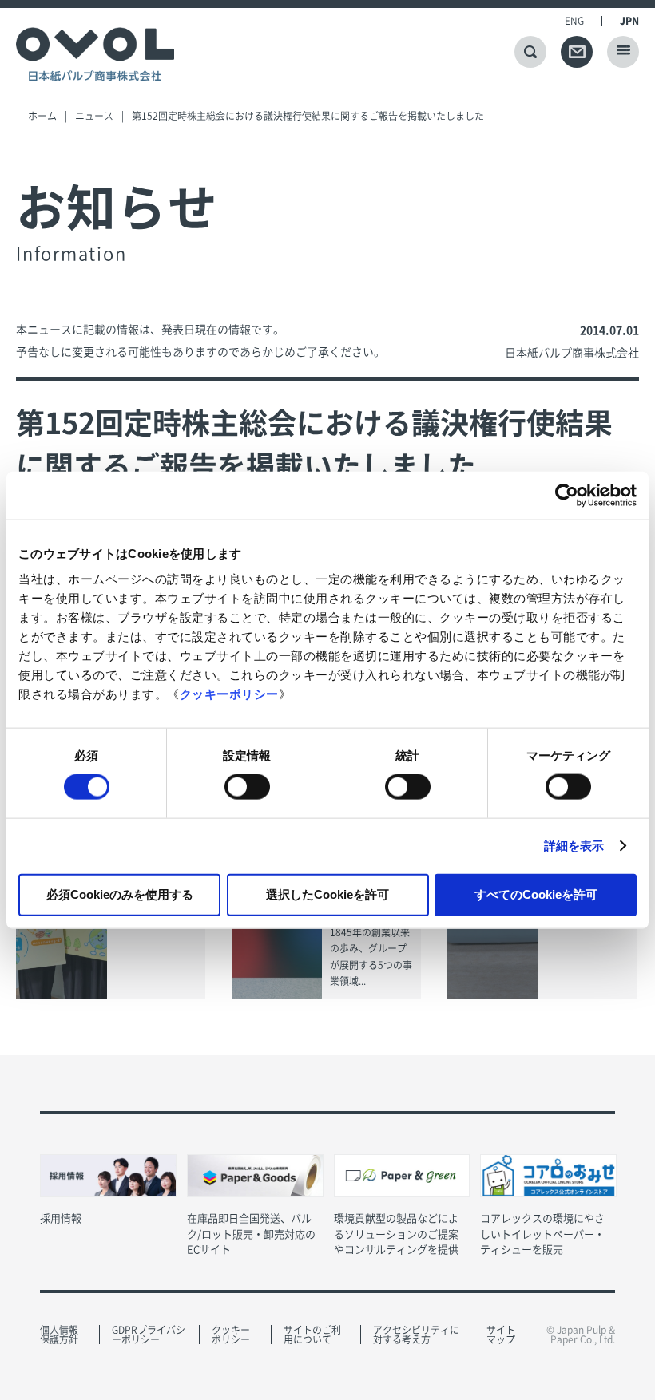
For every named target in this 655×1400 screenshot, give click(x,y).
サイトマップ (500, 1334)
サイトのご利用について (312, 1334)
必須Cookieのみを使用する (119, 893)
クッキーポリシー (229, 693)
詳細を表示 (574, 845)
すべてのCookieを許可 (535, 893)
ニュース (94, 116)
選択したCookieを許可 (327, 893)
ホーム (42, 116)
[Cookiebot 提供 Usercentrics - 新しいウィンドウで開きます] (567, 496)
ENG (574, 21)
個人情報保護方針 (59, 1334)
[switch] (247, 787)
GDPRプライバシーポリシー (148, 1334)
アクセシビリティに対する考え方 (416, 1334)
